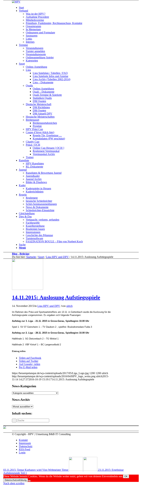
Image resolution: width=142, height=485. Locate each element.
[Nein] (29, 480)
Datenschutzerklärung (15, 480)
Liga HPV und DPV (57, 256)
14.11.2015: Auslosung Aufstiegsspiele (56, 297)
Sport (41, 256)
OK (126, 476)
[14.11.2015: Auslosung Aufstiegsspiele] (27, 288)
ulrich (69, 305)
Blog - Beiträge (20, 253)
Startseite (31, 256)
